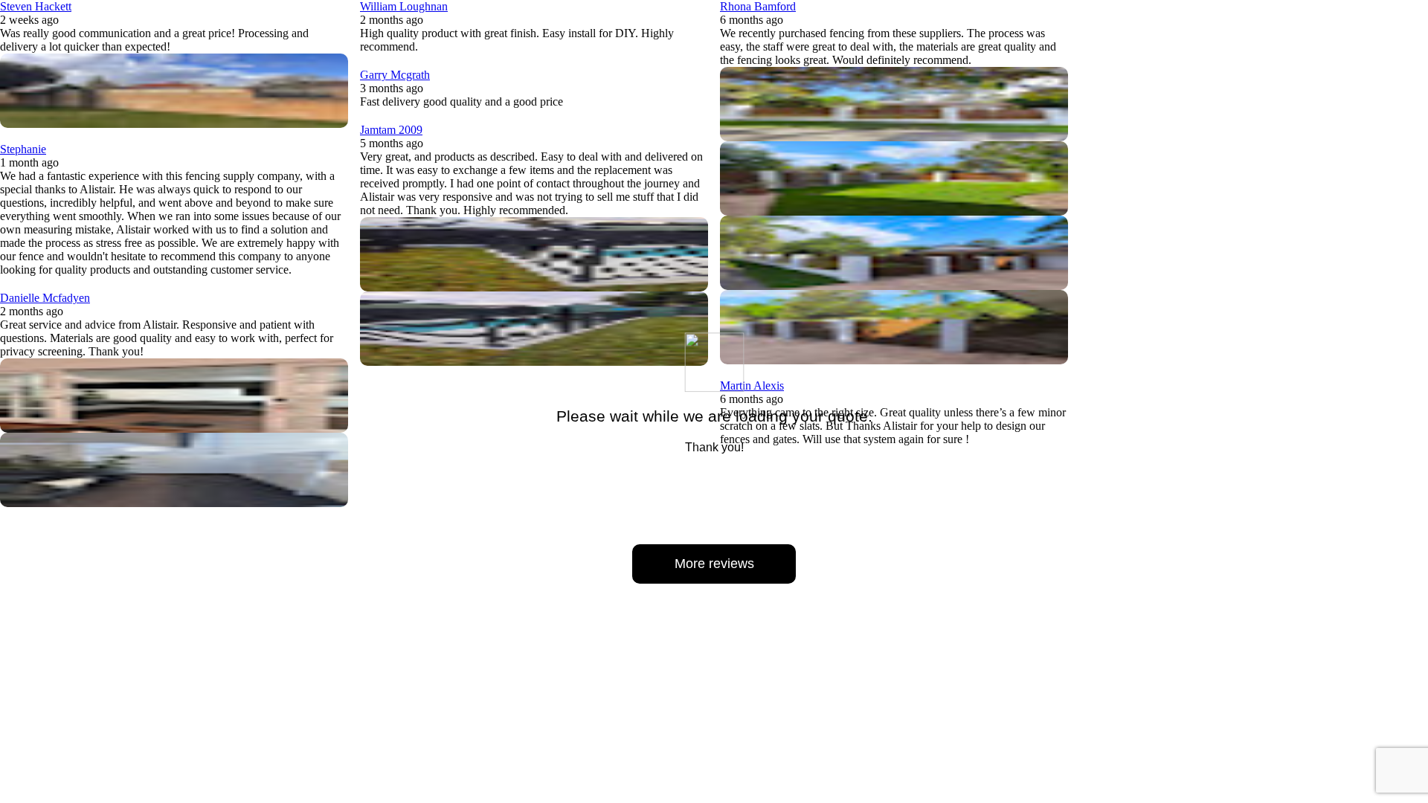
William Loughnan (404, 6)
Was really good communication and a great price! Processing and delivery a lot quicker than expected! (154, 40)
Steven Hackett (35, 6)
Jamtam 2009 (391, 129)
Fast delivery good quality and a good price (461, 101)
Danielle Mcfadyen (45, 297)
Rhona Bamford (758, 6)
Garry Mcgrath (395, 74)
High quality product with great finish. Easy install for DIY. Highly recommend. (517, 40)
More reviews (714, 563)
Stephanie (23, 149)
